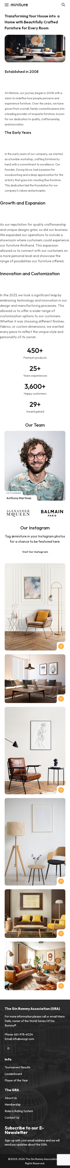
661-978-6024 (23, 1034)
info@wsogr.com (23, 1039)
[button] (35, 552)
